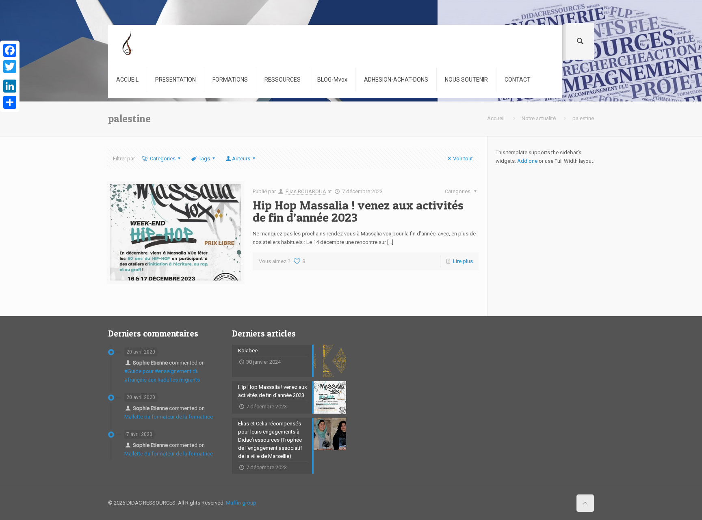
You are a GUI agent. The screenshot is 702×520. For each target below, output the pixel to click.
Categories (163, 158)
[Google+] (10, 76)
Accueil (496, 118)
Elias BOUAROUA (306, 191)
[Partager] (10, 102)
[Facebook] (10, 50)
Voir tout (463, 158)
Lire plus (463, 261)
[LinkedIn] (10, 86)
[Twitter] (10, 66)
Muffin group (241, 503)
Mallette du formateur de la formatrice (168, 417)
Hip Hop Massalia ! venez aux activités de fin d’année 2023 (358, 211)
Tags (204, 158)
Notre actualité (539, 118)
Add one (527, 161)
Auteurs (241, 158)
